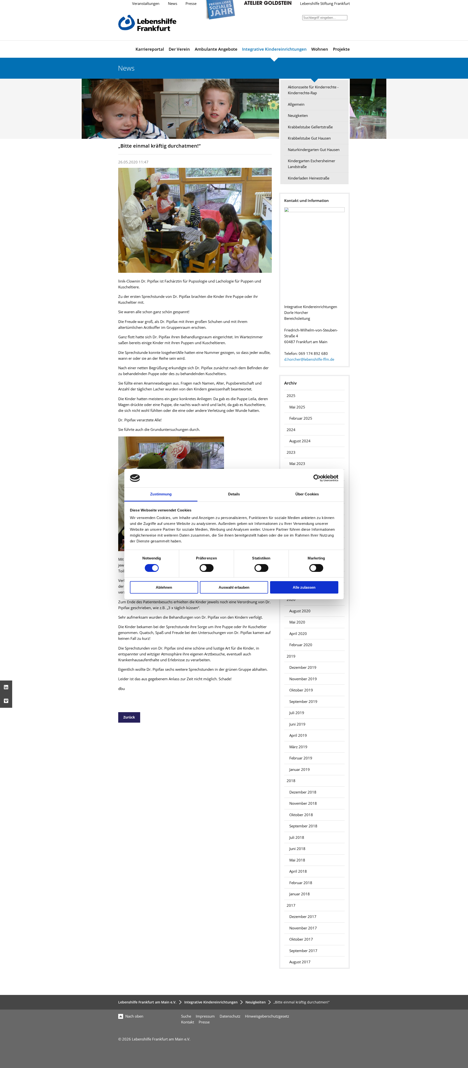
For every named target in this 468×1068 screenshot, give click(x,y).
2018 (291, 780)
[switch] (207, 568)
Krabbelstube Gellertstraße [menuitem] (310, 127)
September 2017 (303, 950)
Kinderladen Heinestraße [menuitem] (308, 178)
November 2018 (303, 803)
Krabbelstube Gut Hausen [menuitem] (309, 138)
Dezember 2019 (302, 667)
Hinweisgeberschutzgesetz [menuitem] (267, 1016)
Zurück (129, 717)
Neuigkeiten (255, 1002)
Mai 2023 (297, 463)
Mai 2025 (297, 407)
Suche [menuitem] (186, 1016)
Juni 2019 (297, 724)
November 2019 (303, 678)
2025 (291, 395)
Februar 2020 (300, 644)
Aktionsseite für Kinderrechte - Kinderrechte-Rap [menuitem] (313, 90)
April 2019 (298, 735)
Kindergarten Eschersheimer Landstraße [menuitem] (311, 163)
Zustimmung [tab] (161, 494)
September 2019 (303, 701)
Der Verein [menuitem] (179, 49)
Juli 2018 (296, 837)
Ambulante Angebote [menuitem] (216, 49)
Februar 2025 (300, 418)
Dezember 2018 (302, 792)
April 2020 (298, 633)
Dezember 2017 (302, 916)
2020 (291, 599)
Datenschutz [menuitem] (230, 1016)
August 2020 (300, 611)
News (172, 3)
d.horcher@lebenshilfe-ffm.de (309, 359)
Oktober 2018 (301, 814)
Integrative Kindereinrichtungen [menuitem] (274, 49)
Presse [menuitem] (204, 1022)
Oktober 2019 (301, 690)
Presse (190, 3)
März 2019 (298, 746)
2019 (291, 656)
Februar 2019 (300, 758)
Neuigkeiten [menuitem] (298, 115)
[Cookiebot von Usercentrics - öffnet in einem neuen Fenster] (317, 478)
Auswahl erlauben (234, 587)
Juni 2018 (297, 848)
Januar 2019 (299, 769)
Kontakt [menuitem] (187, 1022)
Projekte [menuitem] (341, 49)
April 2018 (298, 871)
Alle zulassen (304, 587)
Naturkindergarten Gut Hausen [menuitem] (314, 149)
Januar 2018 (299, 894)
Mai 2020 (297, 622)
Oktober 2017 (301, 939)
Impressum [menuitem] (205, 1016)
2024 (291, 429)
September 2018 (303, 826)
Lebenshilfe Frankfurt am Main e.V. (147, 1002)
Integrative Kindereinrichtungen (211, 1002)
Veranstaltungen (145, 3)
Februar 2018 (300, 882)
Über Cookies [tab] (307, 494)
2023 (291, 452)
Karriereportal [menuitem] (150, 49)
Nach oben (133, 1016)
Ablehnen (164, 587)
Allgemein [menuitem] (296, 104)
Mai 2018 (297, 860)
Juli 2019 (296, 712)
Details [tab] (234, 494)
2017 (291, 905)
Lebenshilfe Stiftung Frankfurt (325, 3)
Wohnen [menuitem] (319, 49)
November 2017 (303, 928)
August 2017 (300, 961)
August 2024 (300, 441)
